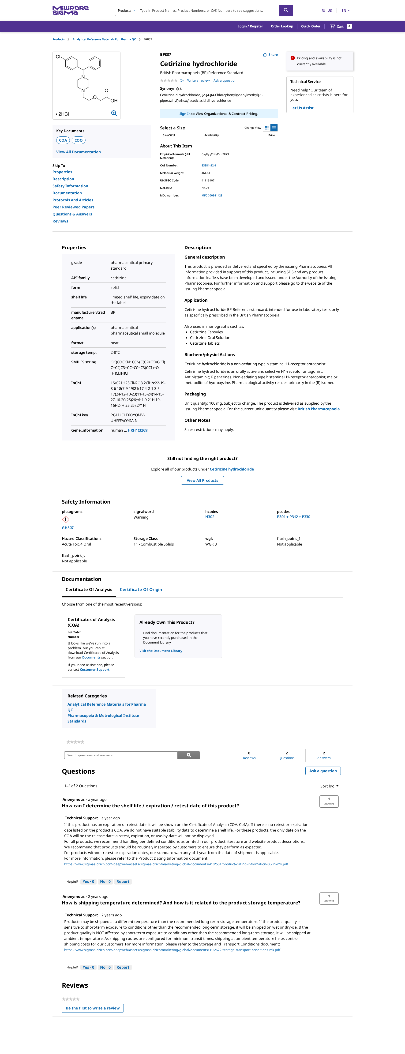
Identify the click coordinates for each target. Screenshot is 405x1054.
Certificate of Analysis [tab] (89, 589)
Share (273, 54)
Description (63, 178)
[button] (250, 26)
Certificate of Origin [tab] (141, 589)
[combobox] (204, 10)
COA (63, 140)
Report (122, 881)
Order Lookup (282, 26)
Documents (91, 657)
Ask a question (225, 80)
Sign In (185, 113)
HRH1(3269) (138, 430)
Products (58, 39)
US (329, 10)
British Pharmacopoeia (319, 408)
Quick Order (310, 26)
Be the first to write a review (95, 1009)
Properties (62, 171)
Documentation (67, 193)
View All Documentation (78, 152)
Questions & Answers (72, 214)
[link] (75, 742)
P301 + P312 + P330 (293, 516)
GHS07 (68, 527)
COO (79, 140)
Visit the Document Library (160, 650)
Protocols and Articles (72, 200)
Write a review (198, 80)
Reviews (60, 221)
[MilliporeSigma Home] (70, 10)
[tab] (62, 39)
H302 (209, 516)
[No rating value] (170, 80)
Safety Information (70, 185)
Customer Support (94, 669)
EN (344, 10)
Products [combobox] (124, 10)
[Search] (286, 10)
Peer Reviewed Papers (73, 207)
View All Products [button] (202, 480)
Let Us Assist (302, 107)
